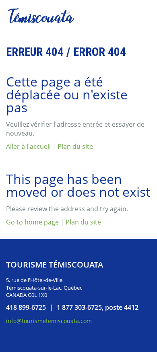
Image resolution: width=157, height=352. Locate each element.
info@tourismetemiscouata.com (49, 321)
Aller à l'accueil (28, 146)
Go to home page (32, 222)
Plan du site (75, 146)
